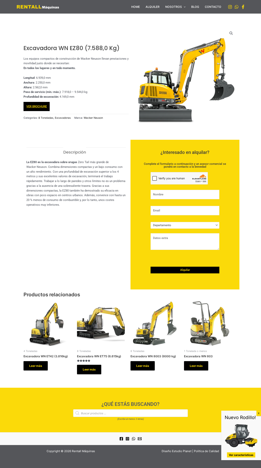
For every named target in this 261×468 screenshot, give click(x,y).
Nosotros (173, 7)
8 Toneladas (45, 117)
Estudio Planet (181, 451)
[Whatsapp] (236, 7)
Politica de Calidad (206, 451)
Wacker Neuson (93, 117)
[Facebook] (243, 7)
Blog (195, 7)
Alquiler (153, 7)
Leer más (35, 366)
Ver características (241, 455)
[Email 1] (140, 439)
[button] (184, 7)
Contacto (213, 7)
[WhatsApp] (133, 439)
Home (135, 7)
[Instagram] (230, 7)
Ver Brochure (36, 106)
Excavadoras (63, 117)
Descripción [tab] (74, 152)
